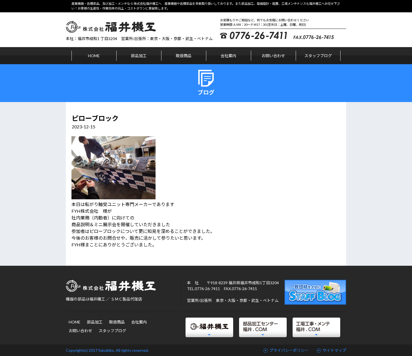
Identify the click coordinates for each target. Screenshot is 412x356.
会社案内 (228, 55)
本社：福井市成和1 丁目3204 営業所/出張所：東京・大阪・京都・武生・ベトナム (139, 38)
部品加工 (139, 55)
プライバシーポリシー (289, 350)
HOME (94, 55)
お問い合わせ (273, 55)
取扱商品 (183, 55)
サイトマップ (334, 350)
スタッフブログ (318, 55)
